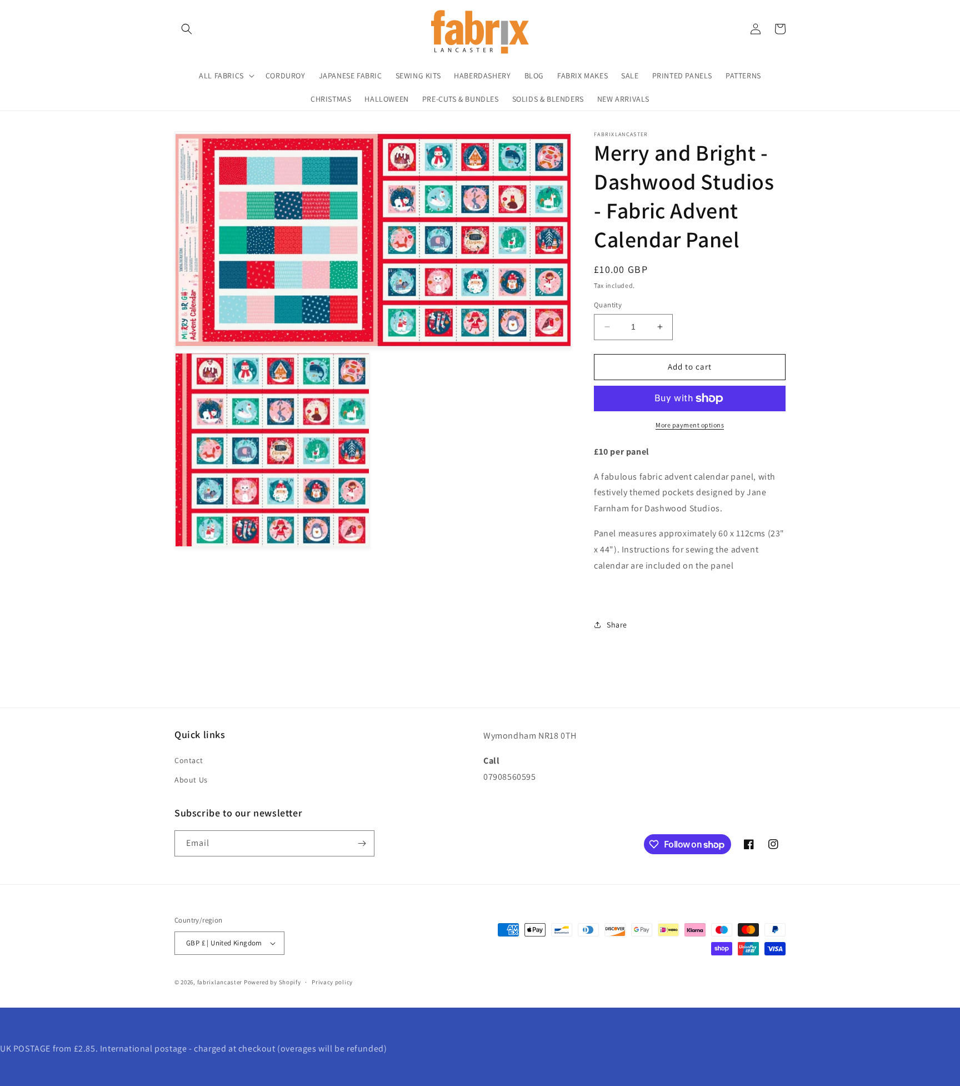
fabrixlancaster (220, 982)
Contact (188, 760)
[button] (186, 29)
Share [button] (617, 625)
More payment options (690, 425)
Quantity (608, 305)
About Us (191, 780)
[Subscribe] (361, 843)
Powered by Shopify (272, 982)
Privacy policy (332, 982)
